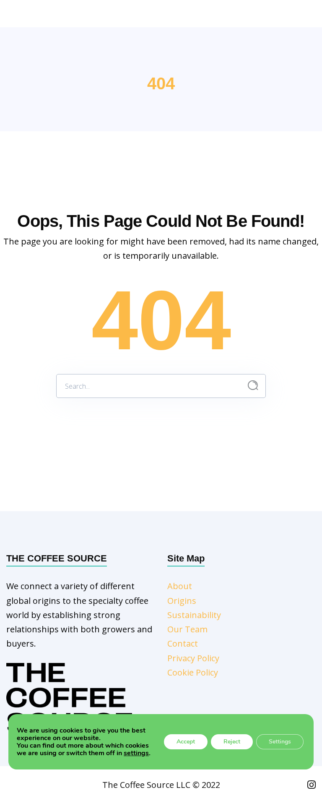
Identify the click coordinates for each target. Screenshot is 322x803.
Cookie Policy (192, 672)
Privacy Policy (193, 658)
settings (136, 753)
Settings (280, 742)
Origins (181, 600)
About (179, 586)
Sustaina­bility (194, 615)
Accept (186, 742)
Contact (182, 643)
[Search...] (253, 385)
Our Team (187, 629)
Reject (231, 742)
